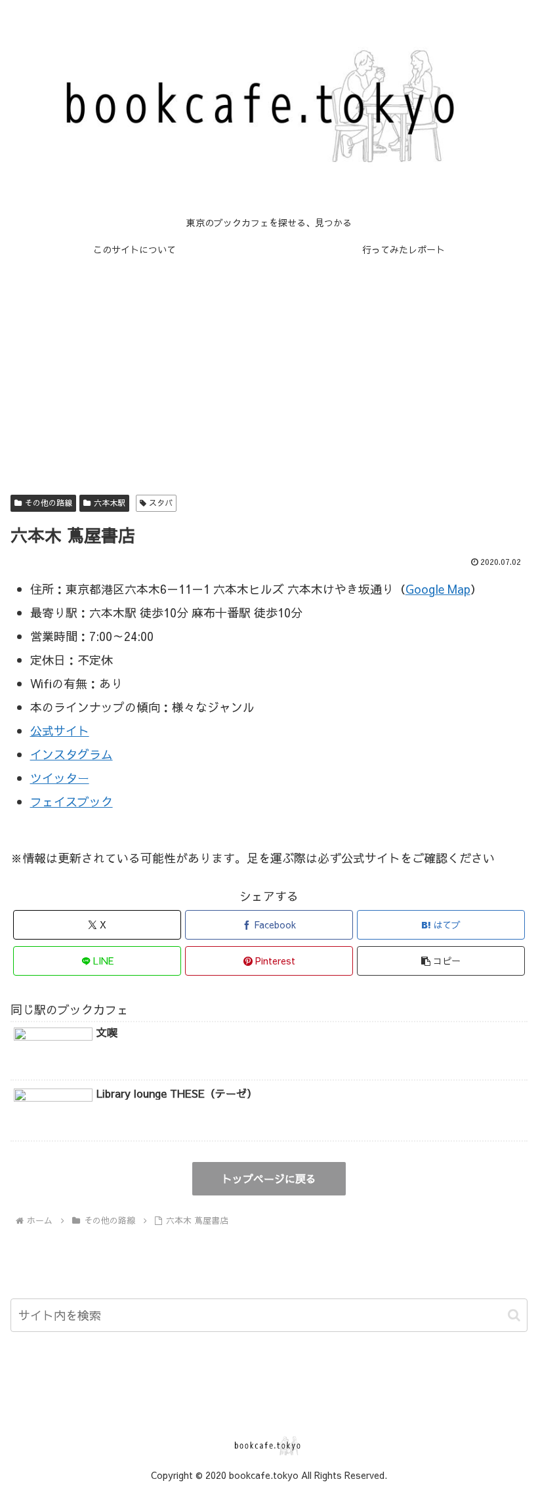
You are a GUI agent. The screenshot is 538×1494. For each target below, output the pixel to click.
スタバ (161, 502)
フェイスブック (71, 801)
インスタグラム (71, 754)
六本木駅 (109, 502)
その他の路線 (48, 502)
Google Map (437, 589)
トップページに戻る (269, 1178)
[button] (441, 961)
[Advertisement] (269, 370)
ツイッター (59, 778)
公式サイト (59, 730)
